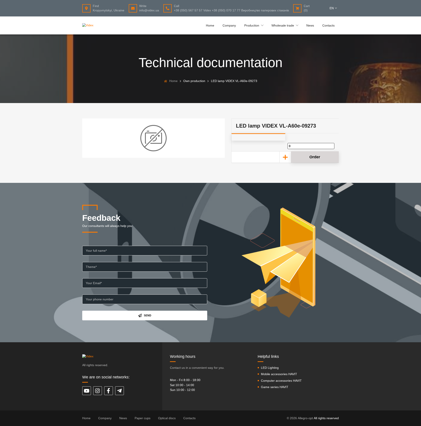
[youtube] (86, 390)
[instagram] (97, 390)
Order (314, 157)
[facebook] (108, 390)
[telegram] (119, 390)
